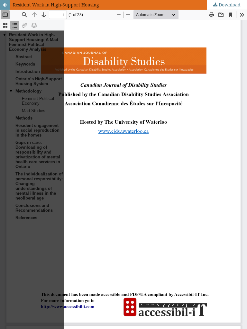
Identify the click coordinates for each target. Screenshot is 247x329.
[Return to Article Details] (5, 5)
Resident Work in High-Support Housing (56, 5)
